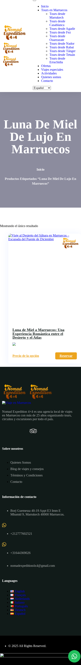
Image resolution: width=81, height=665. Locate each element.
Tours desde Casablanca (57, 23)
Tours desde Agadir (62, 28)
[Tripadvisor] (33, 431)
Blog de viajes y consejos (27, 469)
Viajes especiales (52, 69)
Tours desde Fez (60, 32)
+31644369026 (20, 553)
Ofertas (46, 66)
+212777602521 (21, 533)
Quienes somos (51, 77)
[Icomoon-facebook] (6, 431)
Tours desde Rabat (61, 47)
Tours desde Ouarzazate (57, 38)
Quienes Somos (20, 462)
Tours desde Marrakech (57, 15)
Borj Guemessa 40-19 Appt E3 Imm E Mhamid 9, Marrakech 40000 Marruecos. (37, 512)
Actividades (49, 73)
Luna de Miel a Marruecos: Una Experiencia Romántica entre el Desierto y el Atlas (38, 334)
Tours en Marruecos (54, 10)
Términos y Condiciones (26, 475)
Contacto (47, 81)
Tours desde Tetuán (62, 54)
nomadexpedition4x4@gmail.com (32, 565)
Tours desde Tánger (62, 51)
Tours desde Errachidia (57, 60)
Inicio (45, 6)
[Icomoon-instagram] (19, 431)
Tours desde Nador (61, 43)
